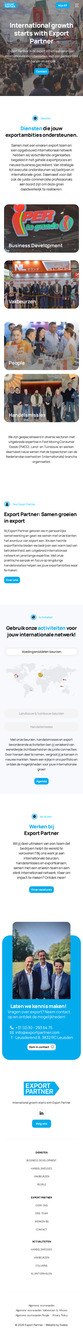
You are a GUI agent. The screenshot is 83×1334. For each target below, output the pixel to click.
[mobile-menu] (76, 5)
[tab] (41, 651)
